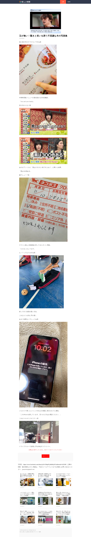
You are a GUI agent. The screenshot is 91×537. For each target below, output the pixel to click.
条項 (32, 531)
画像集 (68, 1)
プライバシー (36, 531)
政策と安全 (29, 531)
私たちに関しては (23, 531)
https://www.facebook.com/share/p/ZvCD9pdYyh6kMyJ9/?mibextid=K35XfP (44, 464)
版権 (40, 531)
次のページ (45, 456)
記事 (63, 1)
